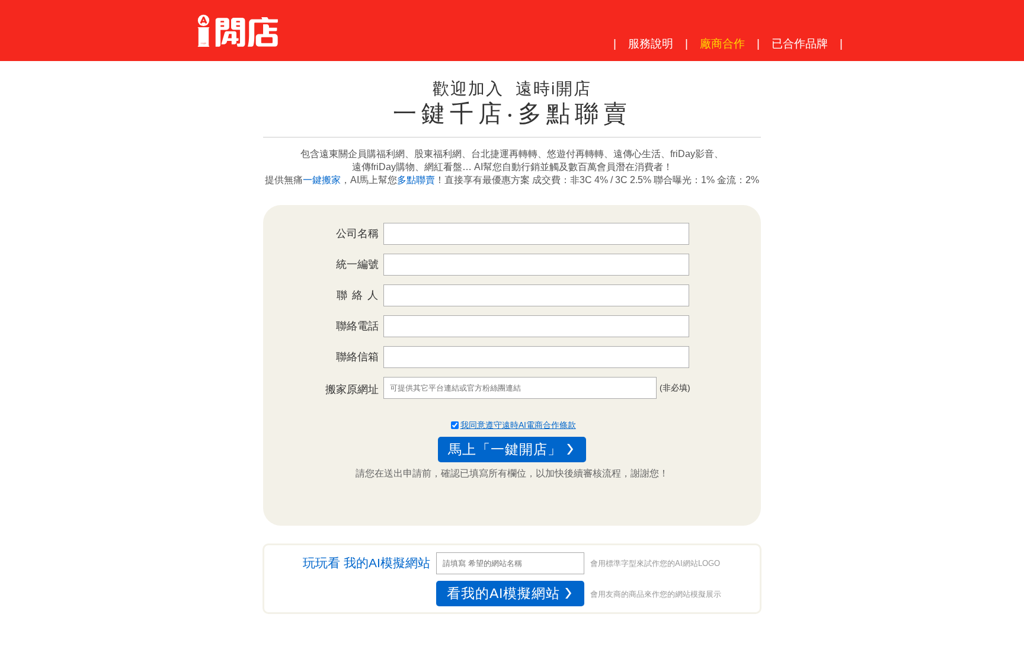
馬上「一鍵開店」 (505, 449)
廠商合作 (722, 43)
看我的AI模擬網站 (503, 593)
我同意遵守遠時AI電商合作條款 (518, 425)
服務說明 (650, 43)
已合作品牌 (800, 43)
